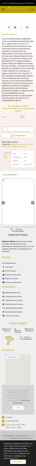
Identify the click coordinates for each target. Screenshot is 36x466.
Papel (22, 117)
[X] (15, 27)
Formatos (4, 117)
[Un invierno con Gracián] (18, 201)
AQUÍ (16, 458)
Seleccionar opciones (10, 220)
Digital (16, 117)
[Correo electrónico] (27, 27)
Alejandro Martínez (9, 34)
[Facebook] (9, 27)
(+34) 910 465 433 (12, 421)
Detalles (28, 219)
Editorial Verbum (18, 234)
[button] (3, 202)
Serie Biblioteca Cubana (17, 146)
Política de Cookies (11, 453)
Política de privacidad (21, 401)
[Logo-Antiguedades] (26, 337)
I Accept (18, 408)
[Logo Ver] (18, 229)
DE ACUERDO (18, 462)
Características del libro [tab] (7, 155)
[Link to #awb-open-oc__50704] (3, 9)
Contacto (9, 417)
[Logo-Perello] (18, 329)
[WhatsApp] (21, 27)
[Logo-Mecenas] (29, 329)
